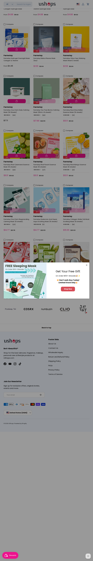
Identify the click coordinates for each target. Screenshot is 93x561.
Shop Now (68, 289)
